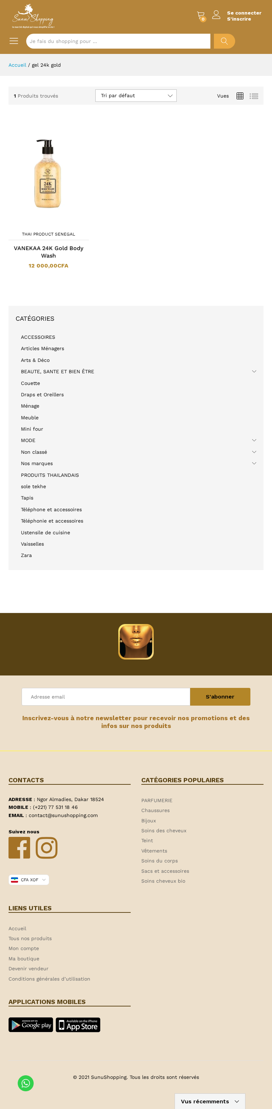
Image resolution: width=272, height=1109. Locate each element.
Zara (26, 555)
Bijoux (148, 820)
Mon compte (23, 948)
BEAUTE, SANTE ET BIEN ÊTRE (57, 371)
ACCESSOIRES (38, 337)
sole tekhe (33, 486)
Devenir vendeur (28, 968)
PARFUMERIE (156, 800)
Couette (30, 383)
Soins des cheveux (163, 830)
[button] (39, 223)
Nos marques (37, 463)
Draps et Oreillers (42, 394)
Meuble (30, 417)
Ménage (30, 406)
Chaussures (155, 810)
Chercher (224, 41)
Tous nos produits (30, 938)
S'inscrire (239, 19)
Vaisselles (32, 544)
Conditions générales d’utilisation (49, 979)
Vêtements (154, 851)
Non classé (34, 452)
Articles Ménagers (42, 348)
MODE (28, 440)
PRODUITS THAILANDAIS (50, 475)
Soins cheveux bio (163, 881)
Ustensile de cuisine (45, 532)
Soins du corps (159, 861)
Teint (147, 840)
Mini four (32, 429)
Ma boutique (23, 958)
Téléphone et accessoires (51, 509)
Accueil (17, 928)
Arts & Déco (35, 360)
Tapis (27, 498)
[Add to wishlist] (56, 223)
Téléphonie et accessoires (52, 521)
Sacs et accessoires (165, 871)
